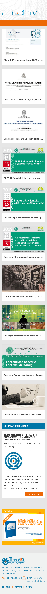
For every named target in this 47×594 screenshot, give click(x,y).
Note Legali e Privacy (35, 581)
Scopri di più (33, 494)
